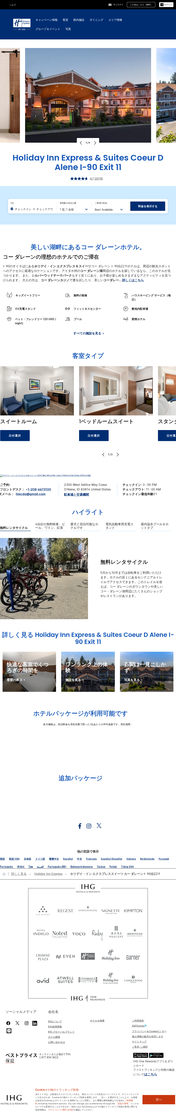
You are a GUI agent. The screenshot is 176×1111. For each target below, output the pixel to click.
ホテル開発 (54, 1036)
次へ (159, 1099)
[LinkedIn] (34, 1022)
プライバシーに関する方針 (60, 1109)
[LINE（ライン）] (9, 1030)
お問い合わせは (56, 1042)
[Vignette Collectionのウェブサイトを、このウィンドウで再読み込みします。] (110, 910)
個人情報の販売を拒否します (147, 1036)
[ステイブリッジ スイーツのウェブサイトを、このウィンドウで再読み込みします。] (88, 979)
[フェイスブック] (9, 1023)
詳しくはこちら (133, 280)
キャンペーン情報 (47, 20)
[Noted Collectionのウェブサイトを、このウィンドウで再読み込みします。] (59, 933)
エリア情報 (115, 20)
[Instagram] (26, 1023)
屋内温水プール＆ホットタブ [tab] (155, 526)
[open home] (5, 874)
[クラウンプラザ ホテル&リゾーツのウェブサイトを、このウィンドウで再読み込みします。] (43, 956)
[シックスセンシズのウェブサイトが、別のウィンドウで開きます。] (43, 910)
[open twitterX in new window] (97, 826)
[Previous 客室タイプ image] (103, 454)
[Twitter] (17, 1023)
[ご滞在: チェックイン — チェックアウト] (32, 209)
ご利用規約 (138, 1020)
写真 (68, 29)
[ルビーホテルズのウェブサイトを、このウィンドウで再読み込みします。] (97, 933)
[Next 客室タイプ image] (117, 454)
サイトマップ (139, 1041)
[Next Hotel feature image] (94, 143)
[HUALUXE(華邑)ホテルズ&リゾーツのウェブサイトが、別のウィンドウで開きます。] (116, 933)
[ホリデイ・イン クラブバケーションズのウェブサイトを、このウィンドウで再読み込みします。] (110, 979)
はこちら (150, 1074)
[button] (166, 4)
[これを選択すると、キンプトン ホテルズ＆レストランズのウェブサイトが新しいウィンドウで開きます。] (133, 910)
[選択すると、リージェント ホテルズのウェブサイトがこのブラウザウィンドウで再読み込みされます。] (65, 910)
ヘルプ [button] (12, 5)
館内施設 (78, 20)
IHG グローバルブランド (61, 1031)
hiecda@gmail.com (31, 494)
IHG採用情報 (55, 1026)
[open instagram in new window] (87, 826)
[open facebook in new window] (78, 826)
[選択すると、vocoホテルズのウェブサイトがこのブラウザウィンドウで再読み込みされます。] (78, 933)
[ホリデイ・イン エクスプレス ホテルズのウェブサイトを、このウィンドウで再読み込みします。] (88, 956)
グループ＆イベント (48, 29)
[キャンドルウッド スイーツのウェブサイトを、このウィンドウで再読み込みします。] (133, 979)
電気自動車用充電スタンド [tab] (119, 526)
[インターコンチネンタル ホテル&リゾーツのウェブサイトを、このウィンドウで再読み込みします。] (88, 910)
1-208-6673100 (39, 489)
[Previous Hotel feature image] (81, 143)
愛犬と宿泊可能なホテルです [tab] (84, 526)
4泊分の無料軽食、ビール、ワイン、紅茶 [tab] (50, 526)
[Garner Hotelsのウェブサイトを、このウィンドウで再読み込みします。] (133, 956)
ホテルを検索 (97, 1020)
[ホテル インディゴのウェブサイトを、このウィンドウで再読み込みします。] (41, 933)
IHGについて (55, 1021)
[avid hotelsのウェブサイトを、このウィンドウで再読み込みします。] (43, 979)
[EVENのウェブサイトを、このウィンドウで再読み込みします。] (65, 956)
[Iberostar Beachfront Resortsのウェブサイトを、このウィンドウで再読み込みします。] (134, 933)
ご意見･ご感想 (140, 1046)
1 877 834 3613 (48, 1057)
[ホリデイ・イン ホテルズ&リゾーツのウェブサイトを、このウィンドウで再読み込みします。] (110, 956)
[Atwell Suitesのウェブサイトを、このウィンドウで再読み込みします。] (65, 979)
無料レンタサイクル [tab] (14, 528)
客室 (65, 20)
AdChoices (138, 1025)
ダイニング (96, 20)
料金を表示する (147, 206)
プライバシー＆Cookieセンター (149, 1031)
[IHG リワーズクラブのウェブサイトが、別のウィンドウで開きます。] (88, 998)
